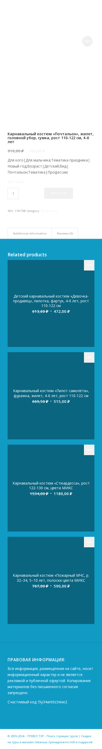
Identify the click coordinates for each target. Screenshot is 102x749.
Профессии (49, 211)
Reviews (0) (65, 233)
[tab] (30, 233)
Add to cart (58, 193)
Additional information (30, 233)
